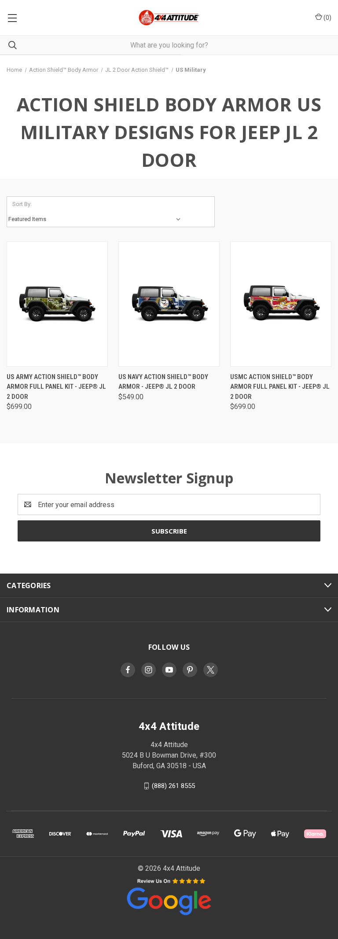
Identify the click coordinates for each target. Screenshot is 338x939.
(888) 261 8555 (173, 786)
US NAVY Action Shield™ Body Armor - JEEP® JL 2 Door (163, 382)
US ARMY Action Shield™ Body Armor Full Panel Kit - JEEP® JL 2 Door (56, 387)
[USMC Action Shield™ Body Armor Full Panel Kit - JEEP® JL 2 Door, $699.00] (281, 304)
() (326, 17)
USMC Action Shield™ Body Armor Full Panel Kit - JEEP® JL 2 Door (280, 387)
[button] (169, 896)
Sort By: (22, 204)
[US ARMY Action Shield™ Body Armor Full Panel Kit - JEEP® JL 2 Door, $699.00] (57, 304)
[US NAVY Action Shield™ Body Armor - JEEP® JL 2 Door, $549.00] (169, 304)
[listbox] (96, 219)
